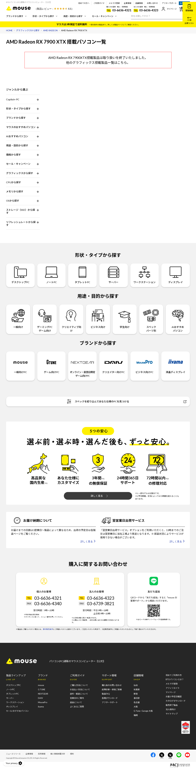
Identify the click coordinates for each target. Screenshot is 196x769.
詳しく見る (97, 495)
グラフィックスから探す (19, 173)
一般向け (18, 326)
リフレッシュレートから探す (21, 223)
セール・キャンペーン (102, 16)
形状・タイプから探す (43, 16)
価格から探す (13, 154)
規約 (72, 754)
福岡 (136, 715)
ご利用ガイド (99, 3)
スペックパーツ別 (151, 328)
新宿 (136, 694)
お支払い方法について (80, 689)
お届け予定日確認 (174, 696)
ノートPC (51, 282)
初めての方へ (83, 3)
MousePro (42, 702)
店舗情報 (139, 3)
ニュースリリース (13, 754)
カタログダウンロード (176, 701)
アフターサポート (169, 3)
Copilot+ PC (12, 99)
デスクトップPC (20, 282)
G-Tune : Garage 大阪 (143, 711)
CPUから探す (13, 182)
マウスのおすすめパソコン (21, 127)
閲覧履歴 (189, 10)
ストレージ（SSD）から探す (20, 211)
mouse (41, 685)
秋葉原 (137, 689)
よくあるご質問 (77, 706)
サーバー (113, 282)
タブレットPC (82, 282)
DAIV (40, 698)
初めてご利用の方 (174, 675)
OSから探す (12, 200)
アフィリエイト (173, 688)
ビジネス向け (98, 326)
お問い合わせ (152, 3)
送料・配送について (79, 694)
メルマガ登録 (114, 3)
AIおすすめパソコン (17, 136)
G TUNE (41, 689)
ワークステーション (145, 282)
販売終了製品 (172, 705)
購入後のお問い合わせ (112, 685)
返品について (76, 702)
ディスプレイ (175, 282)
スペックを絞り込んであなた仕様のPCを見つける (102, 401)
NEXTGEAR (43, 694)
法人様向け (171, 709)
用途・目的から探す (73, 16)
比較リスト (189, 23)
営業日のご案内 (77, 698)
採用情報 (41, 754)
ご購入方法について (79, 685)
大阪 (136, 706)
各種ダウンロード (110, 698)
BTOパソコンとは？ (175, 679)
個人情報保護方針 (57, 754)
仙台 (136, 685)
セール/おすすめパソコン (17, 711)
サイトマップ (172, 713)
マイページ (172, 9)
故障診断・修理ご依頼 (112, 689)
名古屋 (137, 702)
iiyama (41, 706)
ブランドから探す (14, 16)
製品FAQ (106, 694)
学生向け (125, 326)
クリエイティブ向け (71, 328)
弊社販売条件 (48, 629)
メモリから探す (14, 191)
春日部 (137, 698)
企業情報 (127, 3)
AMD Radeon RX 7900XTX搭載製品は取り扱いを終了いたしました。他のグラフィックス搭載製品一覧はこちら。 (98, 60)
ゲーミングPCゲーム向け (45, 328)
